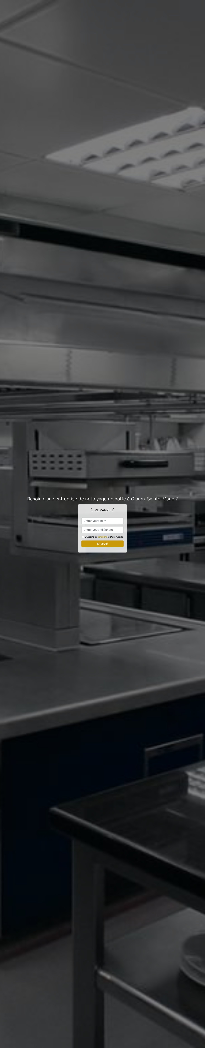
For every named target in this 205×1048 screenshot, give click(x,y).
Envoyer (102, 543)
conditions (102, 537)
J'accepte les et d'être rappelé (104, 537)
